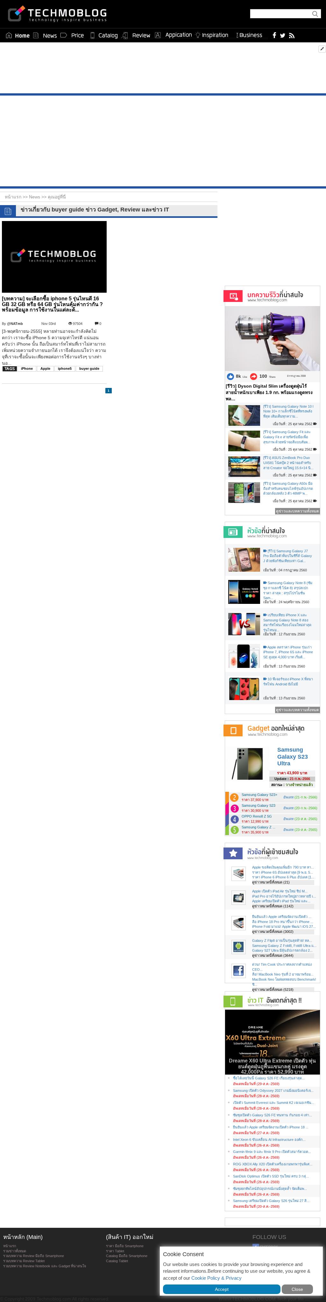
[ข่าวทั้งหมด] (45, 35)
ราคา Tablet (115, 1251)
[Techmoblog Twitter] (282, 35)
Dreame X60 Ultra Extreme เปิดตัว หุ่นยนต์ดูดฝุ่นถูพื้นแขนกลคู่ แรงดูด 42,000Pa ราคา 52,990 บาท (272, 1066)
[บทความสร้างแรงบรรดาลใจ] (214, 33)
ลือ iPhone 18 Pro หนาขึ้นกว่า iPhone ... (282, 922)
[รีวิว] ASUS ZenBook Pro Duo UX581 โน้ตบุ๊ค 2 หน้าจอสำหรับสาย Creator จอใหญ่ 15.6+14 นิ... (288, 462)
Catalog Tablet (117, 1261)
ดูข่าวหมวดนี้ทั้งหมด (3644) (273, 955)
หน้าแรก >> (17, 196)
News (35, 196)
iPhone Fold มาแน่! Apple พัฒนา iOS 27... (284, 926)
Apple (45, 368)
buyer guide (89, 368)
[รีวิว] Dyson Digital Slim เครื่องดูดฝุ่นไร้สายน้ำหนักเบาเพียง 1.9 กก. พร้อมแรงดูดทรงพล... (269, 392)
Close (297, 1289)
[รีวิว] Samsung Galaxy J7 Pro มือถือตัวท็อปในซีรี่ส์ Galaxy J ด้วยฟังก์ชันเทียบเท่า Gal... (287, 556)
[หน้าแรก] (18, 35)
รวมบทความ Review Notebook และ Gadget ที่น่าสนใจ (44, 1266)
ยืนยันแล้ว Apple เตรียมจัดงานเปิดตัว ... (281, 917)
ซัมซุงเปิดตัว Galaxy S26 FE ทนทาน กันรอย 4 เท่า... (272, 1115)
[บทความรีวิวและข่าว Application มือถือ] (172, 35)
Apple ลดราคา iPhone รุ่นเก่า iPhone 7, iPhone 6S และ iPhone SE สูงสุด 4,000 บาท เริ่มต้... (288, 652)
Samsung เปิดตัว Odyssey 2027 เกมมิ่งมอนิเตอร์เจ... (273, 1090)
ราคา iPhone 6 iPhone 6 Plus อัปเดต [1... (283, 877)
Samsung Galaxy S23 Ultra (292, 757)
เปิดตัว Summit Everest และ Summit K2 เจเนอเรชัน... (273, 1103)
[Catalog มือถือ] (104, 35)
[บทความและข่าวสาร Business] (251, 33)
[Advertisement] (163, 69)
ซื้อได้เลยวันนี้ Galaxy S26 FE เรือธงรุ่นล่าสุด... (269, 1078)
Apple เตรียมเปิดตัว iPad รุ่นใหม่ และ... (281, 901)
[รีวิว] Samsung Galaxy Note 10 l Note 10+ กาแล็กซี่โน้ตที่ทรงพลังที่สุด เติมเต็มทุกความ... (288, 411)
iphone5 (65, 368)
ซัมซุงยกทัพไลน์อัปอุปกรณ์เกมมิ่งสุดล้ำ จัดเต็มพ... (270, 1189)
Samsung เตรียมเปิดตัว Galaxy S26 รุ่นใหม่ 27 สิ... (271, 1201)
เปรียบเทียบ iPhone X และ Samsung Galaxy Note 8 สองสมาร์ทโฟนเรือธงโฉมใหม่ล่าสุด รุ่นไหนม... (287, 622)
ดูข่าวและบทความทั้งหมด (297, 511)
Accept (222, 1289)
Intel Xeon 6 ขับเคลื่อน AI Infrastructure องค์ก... (269, 1139)
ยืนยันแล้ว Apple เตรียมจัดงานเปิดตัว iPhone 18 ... (270, 1127)
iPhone (27, 368)
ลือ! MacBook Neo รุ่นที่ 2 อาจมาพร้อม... (283, 974)
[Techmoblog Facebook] (274, 35)
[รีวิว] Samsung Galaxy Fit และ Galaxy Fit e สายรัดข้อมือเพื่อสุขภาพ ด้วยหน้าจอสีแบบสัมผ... (287, 437)
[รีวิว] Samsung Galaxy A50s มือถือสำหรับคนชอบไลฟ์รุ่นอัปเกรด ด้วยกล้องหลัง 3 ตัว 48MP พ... (288, 488)
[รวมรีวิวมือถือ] (135, 35)
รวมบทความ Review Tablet (24, 1261)
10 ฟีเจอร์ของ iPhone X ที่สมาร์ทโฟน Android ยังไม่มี (288, 681)
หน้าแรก (9, 1246)
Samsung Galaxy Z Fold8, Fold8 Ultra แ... (284, 946)
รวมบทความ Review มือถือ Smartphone (33, 1256)
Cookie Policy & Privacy (216, 1278)
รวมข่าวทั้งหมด (14, 1251)
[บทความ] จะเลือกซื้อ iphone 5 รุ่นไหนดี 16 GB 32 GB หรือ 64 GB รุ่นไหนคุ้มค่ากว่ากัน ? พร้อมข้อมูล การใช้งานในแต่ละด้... (52, 304)
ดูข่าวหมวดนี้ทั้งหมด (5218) (273, 989)
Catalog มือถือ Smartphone (126, 1256)
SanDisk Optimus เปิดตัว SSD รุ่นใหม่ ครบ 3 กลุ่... (271, 1176)
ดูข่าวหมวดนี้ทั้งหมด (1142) (273, 906)
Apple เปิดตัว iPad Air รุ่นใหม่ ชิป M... (280, 891)
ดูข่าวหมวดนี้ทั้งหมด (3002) (273, 932)
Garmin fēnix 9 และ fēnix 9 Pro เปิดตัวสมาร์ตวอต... (272, 1152)
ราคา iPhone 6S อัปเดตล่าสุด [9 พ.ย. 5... (282, 872)
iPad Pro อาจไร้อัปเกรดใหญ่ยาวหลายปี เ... (284, 896)
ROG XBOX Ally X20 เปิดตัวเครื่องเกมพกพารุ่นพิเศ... (272, 1164)
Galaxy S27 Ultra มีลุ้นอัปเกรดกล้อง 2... (282, 950)
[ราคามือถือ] (72, 35)
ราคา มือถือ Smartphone (125, 1246)
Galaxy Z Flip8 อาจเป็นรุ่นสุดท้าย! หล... (282, 940)
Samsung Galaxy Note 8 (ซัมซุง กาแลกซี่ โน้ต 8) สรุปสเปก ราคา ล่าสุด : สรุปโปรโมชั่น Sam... (287, 590)
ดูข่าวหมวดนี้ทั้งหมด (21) (271, 882)
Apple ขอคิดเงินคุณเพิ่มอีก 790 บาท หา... (283, 867)
